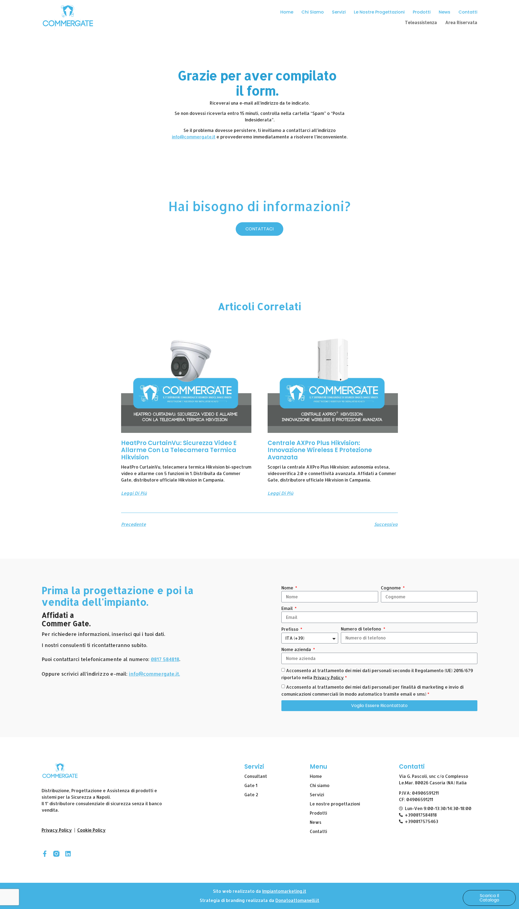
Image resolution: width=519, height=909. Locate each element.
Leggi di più (134, 493)
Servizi (339, 12)
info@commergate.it (193, 137)
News (444, 12)
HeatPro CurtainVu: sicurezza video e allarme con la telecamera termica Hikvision (179, 450)
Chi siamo (312, 12)
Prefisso (290, 629)
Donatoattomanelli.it (297, 900)
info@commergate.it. (154, 674)
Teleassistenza (421, 22)
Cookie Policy (91, 830)
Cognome (391, 587)
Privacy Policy (329, 677)
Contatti (467, 12)
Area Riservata (461, 22)
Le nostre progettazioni (379, 12)
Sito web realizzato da (237, 891)
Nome (287, 587)
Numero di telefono (361, 629)
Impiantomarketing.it (284, 891)
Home (286, 12)
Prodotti (422, 12)
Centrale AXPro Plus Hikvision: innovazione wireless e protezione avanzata (320, 450)
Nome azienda (296, 649)
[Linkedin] (68, 854)
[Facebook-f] (45, 854)
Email (287, 608)
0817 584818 (165, 659)
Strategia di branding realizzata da (237, 900)
